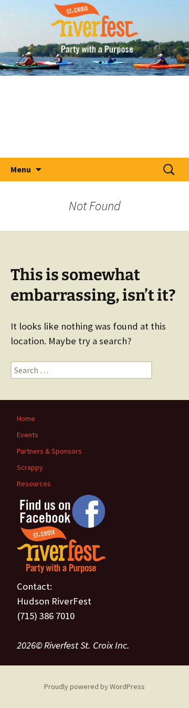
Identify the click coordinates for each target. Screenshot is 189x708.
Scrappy (30, 467)
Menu (20, 169)
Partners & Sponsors (49, 451)
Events (27, 434)
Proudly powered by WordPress (94, 686)
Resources (34, 483)
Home (26, 418)
